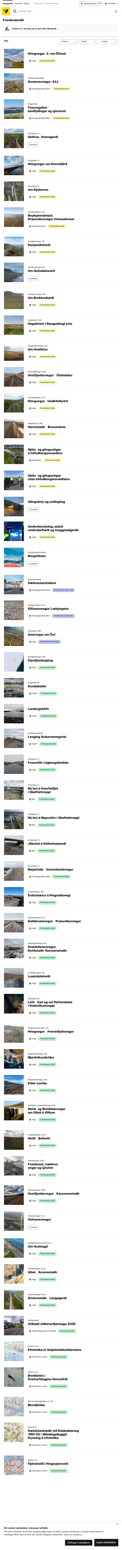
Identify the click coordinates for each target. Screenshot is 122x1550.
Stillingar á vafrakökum (79, 1543)
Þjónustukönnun (52, 3)
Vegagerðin (8, 3)
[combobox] (111, 3)
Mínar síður (38, 3)
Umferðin (18, 3)
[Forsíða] (6, 11)
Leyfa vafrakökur (106, 1542)
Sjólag (26, 3)
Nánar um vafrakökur (73, 1534)
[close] (117, 1523)
